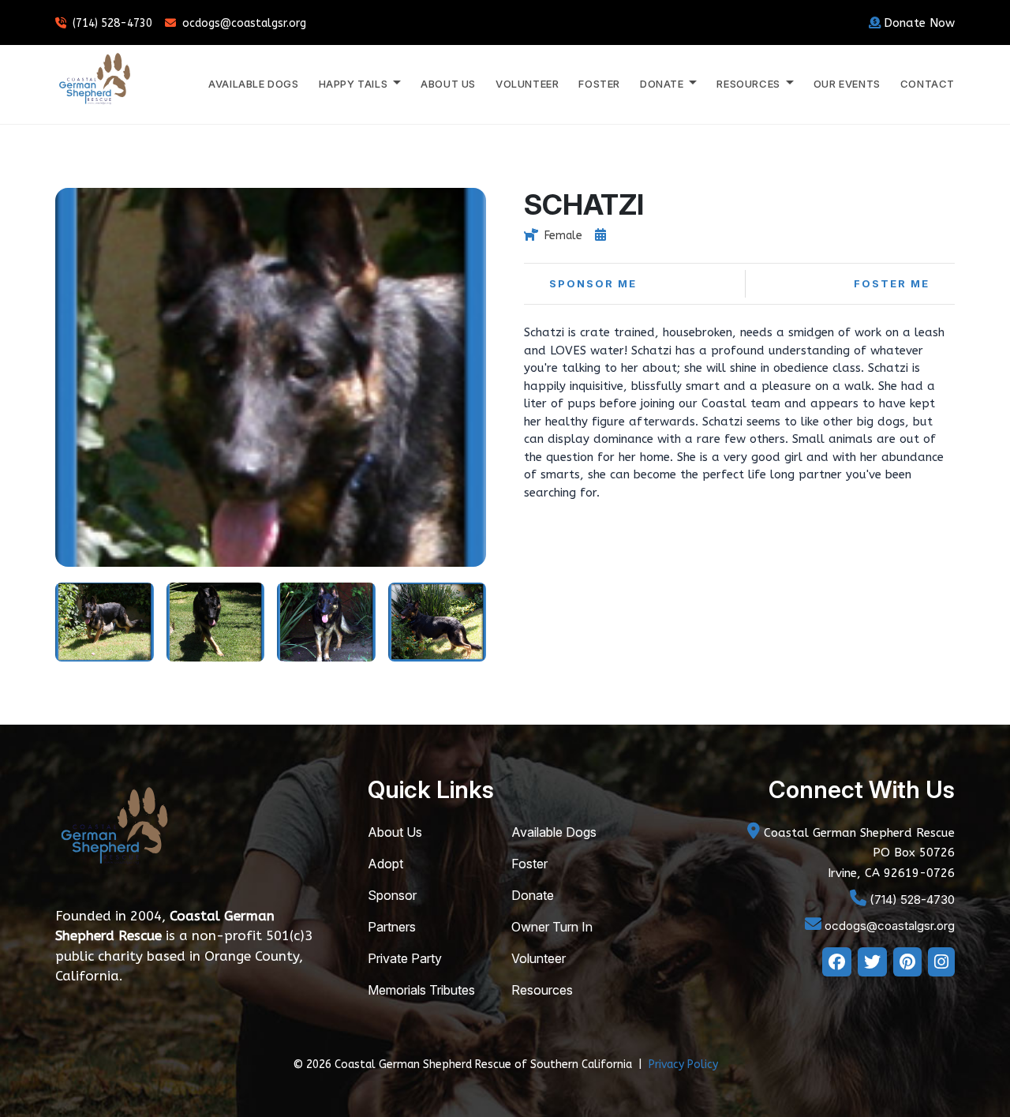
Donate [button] (663, 83)
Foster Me (892, 283)
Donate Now (919, 23)
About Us (448, 83)
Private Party (405, 958)
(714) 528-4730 (112, 23)
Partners (392, 927)
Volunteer (527, 83)
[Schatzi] (104, 620)
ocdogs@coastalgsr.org (244, 23)
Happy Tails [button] (355, 83)
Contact (927, 83)
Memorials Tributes (421, 990)
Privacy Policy (683, 1064)
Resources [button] (749, 83)
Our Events (847, 83)
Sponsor (392, 895)
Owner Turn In (552, 927)
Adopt (385, 863)
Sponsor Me (593, 283)
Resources (542, 990)
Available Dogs (253, 83)
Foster (599, 83)
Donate (532, 895)
